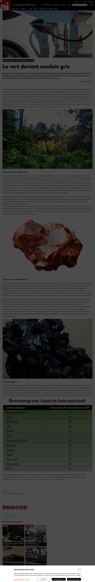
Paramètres (43, 579)
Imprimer (27, 579)
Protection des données (19, 579)
